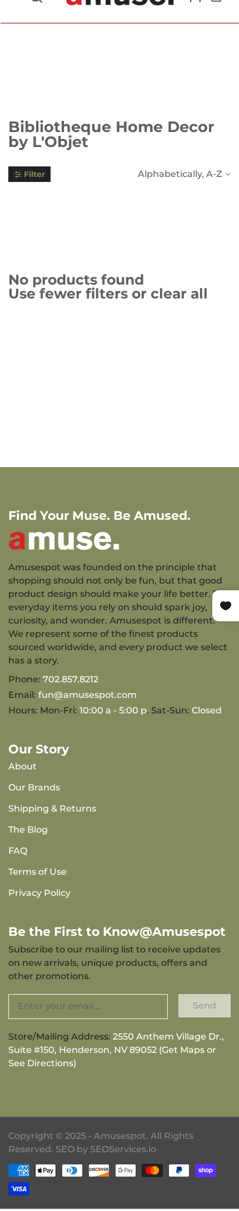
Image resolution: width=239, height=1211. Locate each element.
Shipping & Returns (52, 808)
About (22, 766)
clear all (179, 293)
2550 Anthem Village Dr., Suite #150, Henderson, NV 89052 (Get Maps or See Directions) (116, 1049)
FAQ (17, 850)
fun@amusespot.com (87, 695)
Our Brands (34, 787)
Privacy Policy (39, 893)
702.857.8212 (70, 679)
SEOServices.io (123, 1149)
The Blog (28, 829)
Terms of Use (37, 872)
